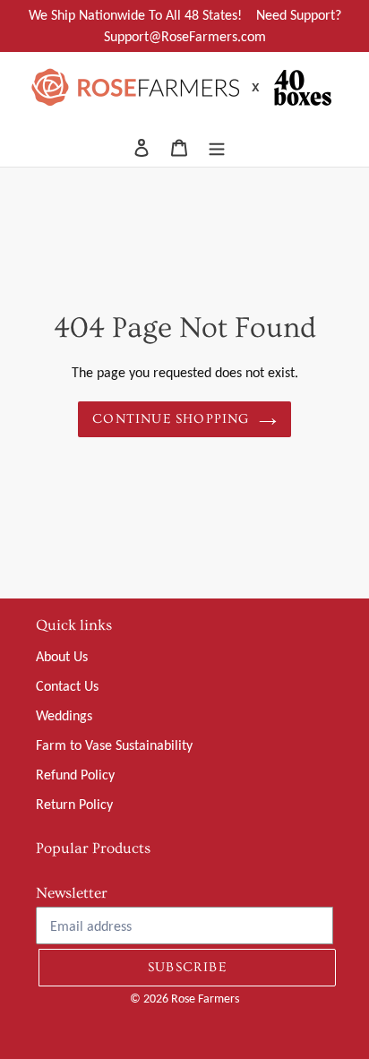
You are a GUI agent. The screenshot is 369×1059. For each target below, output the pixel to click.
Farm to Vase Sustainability (114, 744)
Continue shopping (170, 418)
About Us (62, 656)
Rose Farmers (205, 998)
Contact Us (67, 685)
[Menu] (217, 147)
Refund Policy (75, 774)
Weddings (64, 715)
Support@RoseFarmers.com (185, 36)
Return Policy (74, 804)
